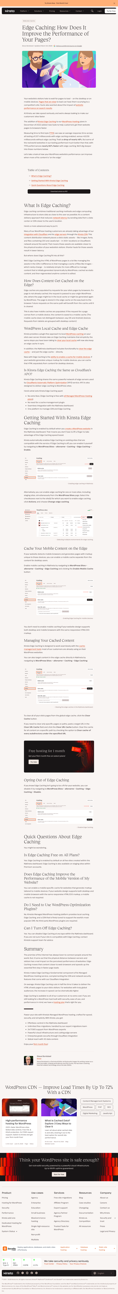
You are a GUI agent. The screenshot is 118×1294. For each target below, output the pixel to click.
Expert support (61, 1208)
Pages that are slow (47, 101)
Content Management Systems (97, 1101)
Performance (8, 1213)
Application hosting (65, 1248)
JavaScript (107, 1113)
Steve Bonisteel (27, 46)
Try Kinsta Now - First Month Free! (56, 3)
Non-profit (35, 1234)
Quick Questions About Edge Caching (47, 185)
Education (35, 1208)
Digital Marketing (90, 1113)
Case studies (85, 1202)
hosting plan (59, 1002)
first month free (41, 1044)
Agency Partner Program (60, 1214)
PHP (100, 1107)
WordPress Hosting (70, 121)
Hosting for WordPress (12, 1202)
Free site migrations (63, 1197)
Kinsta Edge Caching (47, 121)
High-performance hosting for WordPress (18, 1122)
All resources (85, 1226)
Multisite (35, 1239)
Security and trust (105, 1219)
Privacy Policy (61, 1264)
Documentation (86, 1213)
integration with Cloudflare (36, 234)
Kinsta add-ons (8, 1218)
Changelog (83, 1208)
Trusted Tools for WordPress (61, 1228)
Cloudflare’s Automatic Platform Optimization (47, 382)
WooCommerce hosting (38, 1219)
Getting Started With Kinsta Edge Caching (49, 180)
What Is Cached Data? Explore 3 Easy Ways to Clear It (58, 1123)
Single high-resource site (40, 1228)
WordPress (88, 1107)
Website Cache (29, 21)
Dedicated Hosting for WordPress (12, 1224)
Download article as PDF (59, 191)
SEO (109, 1107)
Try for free (111, 11)
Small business (38, 1213)
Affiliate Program (61, 1202)
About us (104, 1197)
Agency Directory (61, 1221)
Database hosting (84, 1248)
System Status (8, 1231)
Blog (81, 1197)
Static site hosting (103, 1248)
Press (102, 1226)
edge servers (60, 234)
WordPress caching (74, 334)
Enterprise (36, 1202)
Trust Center (49, 1264)
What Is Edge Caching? (41, 176)
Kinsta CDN (83, 234)
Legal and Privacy (107, 1231)
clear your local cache (67, 340)
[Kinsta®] (9, 11)
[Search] (92, 11)
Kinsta (39, 1058)
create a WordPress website (77, 428)
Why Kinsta (105, 1213)
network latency (60, 217)
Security (5, 1208)
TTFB (52, 133)
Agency (34, 1197)
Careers (103, 1202)
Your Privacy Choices (78, 1264)
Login (99, 11)
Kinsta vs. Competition (84, 1219)
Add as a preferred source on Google (69, 46)
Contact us (105, 1208)
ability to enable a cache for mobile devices (70, 357)
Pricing (5, 1197)
